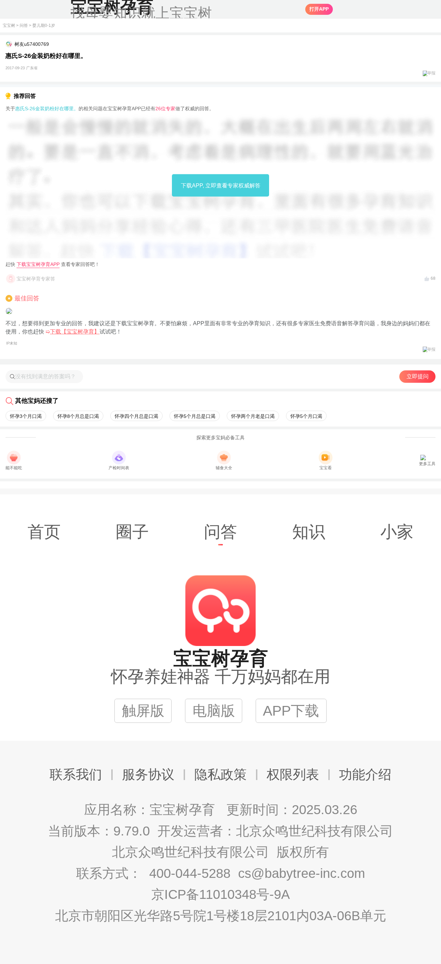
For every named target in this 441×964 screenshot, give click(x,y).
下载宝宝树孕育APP (38, 264)
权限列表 (293, 774)
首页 (44, 532)
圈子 (132, 532)
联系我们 (76, 774)
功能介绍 (365, 774)
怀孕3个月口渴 (26, 416)
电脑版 (214, 711)
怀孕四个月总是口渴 (136, 416)
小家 (396, 532)
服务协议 (148, 774)
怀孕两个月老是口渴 (253, 416)
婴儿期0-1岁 (43, 25)
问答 (24, 25)
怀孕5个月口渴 (306, 416)
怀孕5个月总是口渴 (194, 416)
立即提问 (418, 376)
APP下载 (291, 711)
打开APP (319, 9)
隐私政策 (220, 774)
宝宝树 (9, 25)
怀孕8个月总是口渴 (78, 416)
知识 (308, 532)
